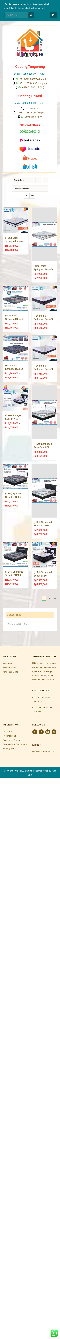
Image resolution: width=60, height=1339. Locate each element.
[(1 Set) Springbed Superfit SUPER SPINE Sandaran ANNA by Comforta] (15, 476)
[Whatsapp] (54, 731)
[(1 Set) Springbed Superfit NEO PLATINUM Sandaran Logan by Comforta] (44, 555)
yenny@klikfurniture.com (43, 751)
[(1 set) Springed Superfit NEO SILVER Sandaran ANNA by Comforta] (15, 398)
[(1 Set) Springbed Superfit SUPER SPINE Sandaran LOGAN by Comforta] (15, 554)
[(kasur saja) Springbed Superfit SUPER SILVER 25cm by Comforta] (44, 234)
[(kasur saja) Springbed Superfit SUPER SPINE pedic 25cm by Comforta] (15, 298)
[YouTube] (47, 731)
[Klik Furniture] (30, 29)
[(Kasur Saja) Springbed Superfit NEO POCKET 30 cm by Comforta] (44, 348)
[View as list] (32, 195)
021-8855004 (38, 697)
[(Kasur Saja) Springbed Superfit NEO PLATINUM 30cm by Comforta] (44, 298)
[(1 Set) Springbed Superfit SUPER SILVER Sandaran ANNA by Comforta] (44, 412)
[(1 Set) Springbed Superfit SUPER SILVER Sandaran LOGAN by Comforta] (44, 491)
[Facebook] (34, 731)
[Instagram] (41, 731)
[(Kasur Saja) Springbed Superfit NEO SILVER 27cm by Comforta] (15, 220)
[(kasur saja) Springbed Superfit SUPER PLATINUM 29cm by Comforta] (15, 348)
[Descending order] (45, 180)
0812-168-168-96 (40, 707)
